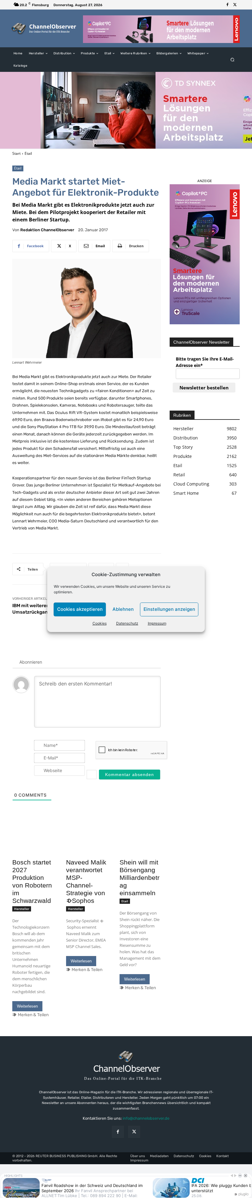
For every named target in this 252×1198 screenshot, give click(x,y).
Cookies (100, 623)
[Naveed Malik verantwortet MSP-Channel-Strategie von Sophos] (87, 845)
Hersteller (21, 909)
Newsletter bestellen (204, 387)
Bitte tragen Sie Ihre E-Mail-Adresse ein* (205, 362)
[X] (234, 5)
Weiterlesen (27, 1006)
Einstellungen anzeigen (169, 609)
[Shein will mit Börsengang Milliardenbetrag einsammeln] (140, 845)
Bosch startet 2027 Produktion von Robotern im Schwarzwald (32, 881)
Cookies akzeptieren (80, 609)
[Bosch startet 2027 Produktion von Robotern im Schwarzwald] (33, 845)
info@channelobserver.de (146, 1118)
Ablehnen (123, 609)
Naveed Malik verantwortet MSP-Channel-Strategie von (86, 881)
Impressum (157, 623)
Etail (28, 153)
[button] (232, 60)
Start (16, 153)
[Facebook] (227, 5)
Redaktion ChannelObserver (47, 230)
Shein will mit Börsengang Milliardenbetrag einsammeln (139, 877)
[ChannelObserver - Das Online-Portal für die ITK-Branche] (44, 28)
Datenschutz (127, 623)
